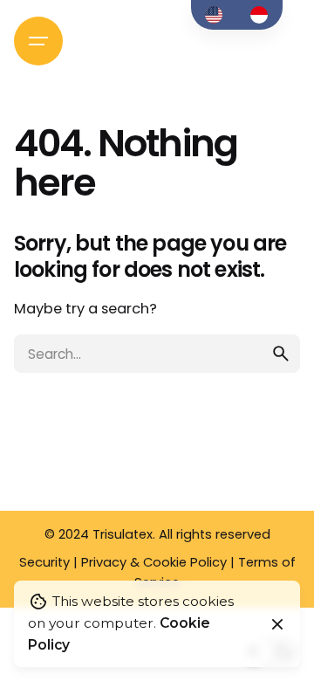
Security (44, 562)
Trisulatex (122, 534)
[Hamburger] (38, 41)
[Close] (277, 624)
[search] (281, 353)
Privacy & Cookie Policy (154, 562)
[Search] (275, 41)
